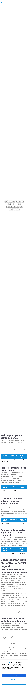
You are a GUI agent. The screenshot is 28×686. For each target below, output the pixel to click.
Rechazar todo (14, 683)
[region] (14, 673)
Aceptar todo (14, 675)
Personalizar (14, 679)
